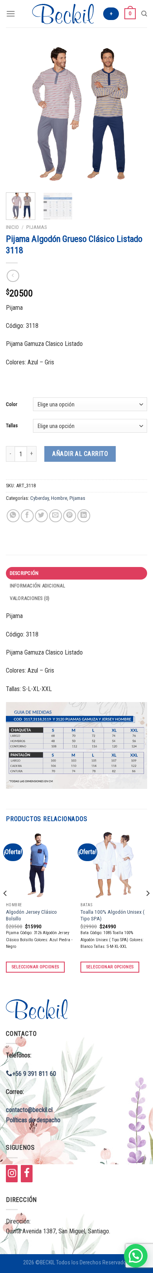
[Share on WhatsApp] (13, 515)
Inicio (12, 227)
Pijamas (36, 227)
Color (11, 404)
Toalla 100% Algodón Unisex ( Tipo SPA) (112, 915)
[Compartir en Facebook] (27, 515)
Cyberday (39, 498)
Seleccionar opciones (35, 966)
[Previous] (18, 114)
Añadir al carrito (80, 453)
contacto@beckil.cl (29, 1110)
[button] (136, 1256)
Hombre (59, 498)
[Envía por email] (55, 515)
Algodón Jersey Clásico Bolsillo (31, 915)
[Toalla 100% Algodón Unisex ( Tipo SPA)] (113, 865)
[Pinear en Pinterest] (69, 515)
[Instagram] (12, 1173)
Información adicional (37, 586)
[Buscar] (144, 13)
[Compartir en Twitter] (41, 515)
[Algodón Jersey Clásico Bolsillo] (39, 865)
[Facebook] (27, 1173)
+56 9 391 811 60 (34, 1073)
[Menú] (10, 13)
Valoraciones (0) (30, 598)
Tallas (12, 425)
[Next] (135, 114)
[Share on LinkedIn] (83, 515)
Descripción (24, 573)
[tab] (76, 573)
